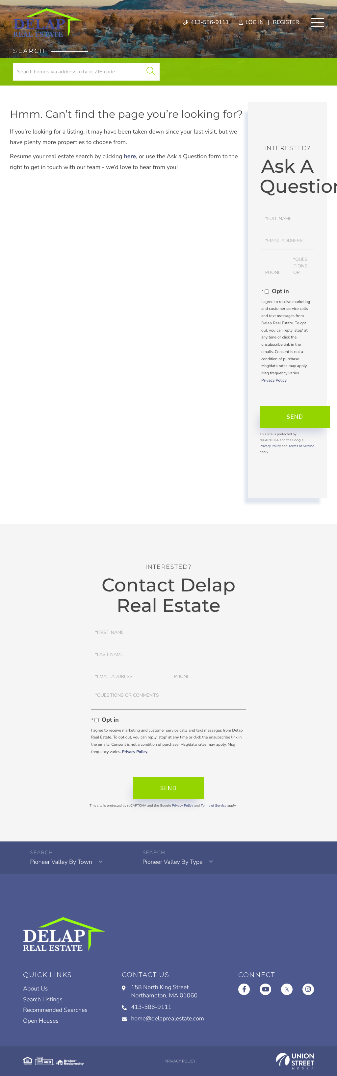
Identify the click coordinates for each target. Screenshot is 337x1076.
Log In (254, 22)
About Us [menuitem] (35, 989)
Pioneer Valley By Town (61, 862)
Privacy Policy (274, 380)
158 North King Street (164, 992)
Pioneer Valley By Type (173, 862)
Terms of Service (301, 446)
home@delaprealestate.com (167, 1019)
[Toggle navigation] (317, 22)
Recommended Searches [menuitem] (55, 1010)
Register (286, 22)
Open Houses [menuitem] (41, 1021)
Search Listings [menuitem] (43, 1000)
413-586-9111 (209, 22)
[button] (151, 72)
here (130, 157)
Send (295, 417)
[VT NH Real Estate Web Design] (295, 1061)
